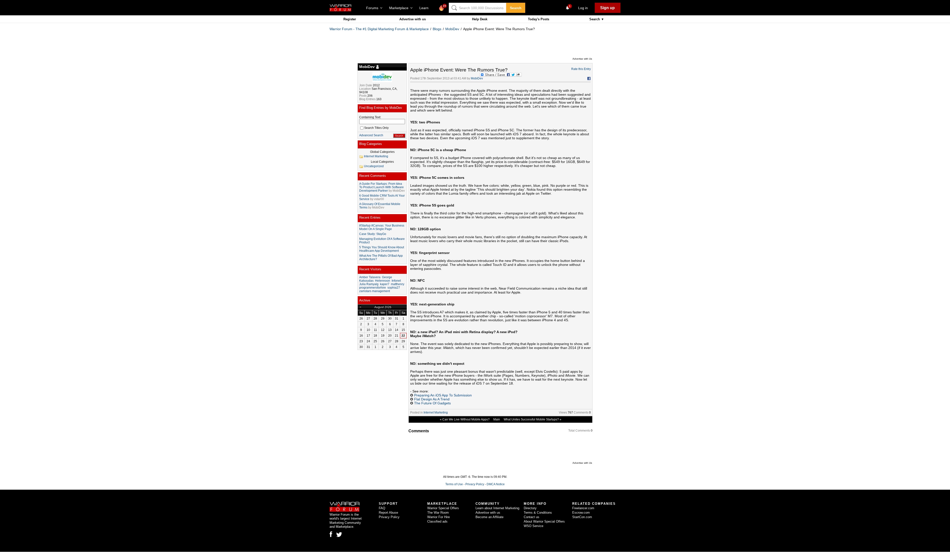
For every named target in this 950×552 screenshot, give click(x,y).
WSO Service (533, 526)
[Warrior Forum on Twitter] (339, 534)
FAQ (382, 508)
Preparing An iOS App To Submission (443, 395)
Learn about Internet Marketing (497, 508)
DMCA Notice (496, 484)
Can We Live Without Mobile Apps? (466, 419)
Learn (425, 8)
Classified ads (437, 521)
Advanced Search (371, 135)
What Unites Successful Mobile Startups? (531, 419)
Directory (530, 508)
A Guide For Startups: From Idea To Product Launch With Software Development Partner (381, 187)
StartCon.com (582, 517)
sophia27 (393, 287)
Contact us (531, 517)
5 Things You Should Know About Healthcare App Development (381, 249)
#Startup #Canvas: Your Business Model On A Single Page (381, 227)
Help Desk (479, 19)
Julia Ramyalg (369, 284)
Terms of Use (454, 484)
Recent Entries (369, 217)
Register (349, 19)
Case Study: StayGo (372, 234)
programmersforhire (372, 287)
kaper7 (384, 284)
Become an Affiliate (489, 517)
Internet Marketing (436, 412)
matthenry (397, 284)
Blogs (437, 29)
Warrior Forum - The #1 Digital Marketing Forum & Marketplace (379, 29)
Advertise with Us (582, 58)
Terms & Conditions (538, 512)
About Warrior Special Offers (544, 521)
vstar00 (379, 199)
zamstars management (374, 291)
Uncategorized (374, 166)
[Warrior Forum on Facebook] (331, 534)
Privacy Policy (474, 484)
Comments (581, 412)
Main (496, 419)
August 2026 (382, 307)
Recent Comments (372, 176)
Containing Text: (370, 117)
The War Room (438, 512)
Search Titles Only (376, 128)
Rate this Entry (581, 69)
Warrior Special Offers (443, 508)
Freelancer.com (583, 508)
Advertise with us (412, 19)
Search (516, 8)
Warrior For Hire (438, 517)
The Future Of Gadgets (432, 403)
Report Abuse (388, 512)
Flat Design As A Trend (432, 399)
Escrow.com (581, 512)
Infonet (396, 280)
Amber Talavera (369, 277)
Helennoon (382, 280)
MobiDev (452, 29)
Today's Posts (538, 19)
